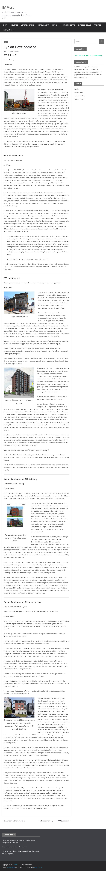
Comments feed (79, 96)
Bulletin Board (69, 25)
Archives (97, 25)
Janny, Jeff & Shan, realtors (14, 821)
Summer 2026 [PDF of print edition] (88, 55)
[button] (58, 25)
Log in (76, 89)
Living (54, 25)
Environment (43, 25)
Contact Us (7, 30)
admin (17, 51)
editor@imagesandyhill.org (21, 851)
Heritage (14, 25)
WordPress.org (79, 99)
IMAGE (8, 7)
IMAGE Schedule (84, 25)
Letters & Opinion (28, 25)
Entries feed (78, 92)
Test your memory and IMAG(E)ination (54, 821)
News (5, 25)
